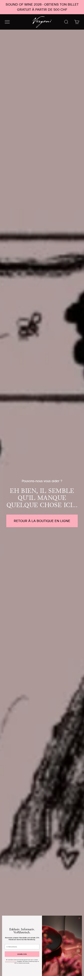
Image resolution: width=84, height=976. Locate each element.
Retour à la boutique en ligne (42, 521)
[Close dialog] (79, 918)
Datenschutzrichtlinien (11, 961)
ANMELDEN (22, 954)
